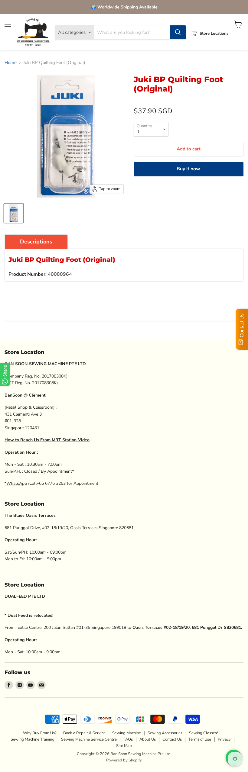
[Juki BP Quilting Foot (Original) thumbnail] (13, 213)
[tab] (36, 241)
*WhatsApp (16, 483)
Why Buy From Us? (40, 733)
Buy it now (188, 169)
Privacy (224, 739)
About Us (147, 739)
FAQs (128, 739)
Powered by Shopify (124, 760)
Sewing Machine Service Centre (89, 739)
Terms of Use (199, 739)
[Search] (178, 32)
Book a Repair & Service (84, 733)
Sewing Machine (126, 733)
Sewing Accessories (165, 733)
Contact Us (172, 739)
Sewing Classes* (204, 733)
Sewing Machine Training (32, 739)
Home (11, 62)
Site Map (124, 745)
